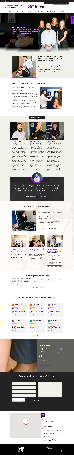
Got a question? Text (10, 5)
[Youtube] (16, 7)
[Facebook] (72, 18)
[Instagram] (72, 20)
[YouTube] (72, 22)
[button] (40, 11)
